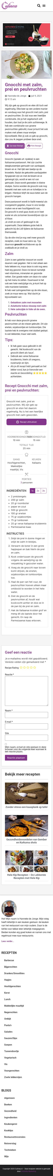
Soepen (8, 1044)
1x (32, 490)
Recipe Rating (12, 668)
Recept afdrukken (28, 422)
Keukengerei (10, 1124)
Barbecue (9, 960)
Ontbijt (7, 1018)
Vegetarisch (10, 1057)
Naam (9, 710)
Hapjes (7, 979)
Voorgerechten (11, 1070)
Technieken (10, 1150)
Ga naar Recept (16, 146)
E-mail (9, 722)
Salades (8, 1031)
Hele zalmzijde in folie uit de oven (28, 309)
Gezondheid (10, 1111)
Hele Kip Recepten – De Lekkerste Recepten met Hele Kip (26, 876)
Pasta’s (7, 1025)
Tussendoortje (11, 1051)
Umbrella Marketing (28, 1171)
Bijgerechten (10, 967)
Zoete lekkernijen (13, 1077)
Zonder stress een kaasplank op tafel (26, 807)
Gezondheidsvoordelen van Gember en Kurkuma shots (26, 841)
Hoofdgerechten (12, 986)
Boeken (8, 1104)
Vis (5, 1064)
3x (43, 490)
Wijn (6, 1156)
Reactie (9, 674)
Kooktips (8, 1130)
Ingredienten (10, 1117)
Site (7, 733)
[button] (44, 5)
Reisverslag (10, 1143)
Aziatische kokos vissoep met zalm (28, 306)
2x (38, 490)
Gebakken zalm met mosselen (26, 302)
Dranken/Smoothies (14, 973)
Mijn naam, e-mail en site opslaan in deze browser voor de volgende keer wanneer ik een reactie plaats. (25, 749)
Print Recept (35, 146)
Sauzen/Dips (10, 1038)
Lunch (7, 999)
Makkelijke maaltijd (14, 1005)
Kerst (7, 992)
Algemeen (9, 1098)
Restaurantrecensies (14, 1137)
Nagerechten (10, 1012)
